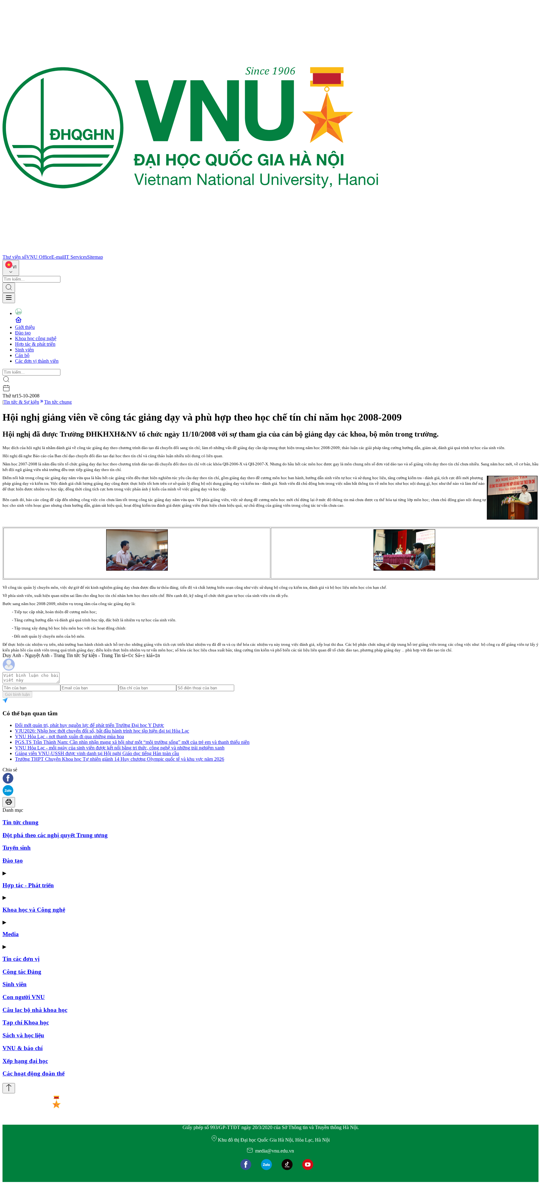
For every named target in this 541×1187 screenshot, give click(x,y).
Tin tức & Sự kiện (21, 402)
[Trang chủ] (190, 251)
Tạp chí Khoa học (26, 1022)
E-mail (57, 257)
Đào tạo (23, 332)
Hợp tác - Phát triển (28, 885)
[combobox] (11, 268)
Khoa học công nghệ (35, 338)
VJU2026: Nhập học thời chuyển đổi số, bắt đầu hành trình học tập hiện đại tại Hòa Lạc (102, 730)
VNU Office (38, 257)
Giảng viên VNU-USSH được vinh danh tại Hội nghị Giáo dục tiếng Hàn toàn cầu (97, 753)
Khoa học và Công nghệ (34, 909)
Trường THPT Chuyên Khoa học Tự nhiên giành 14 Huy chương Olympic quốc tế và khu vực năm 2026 (119, 759)
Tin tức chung (58, 402)
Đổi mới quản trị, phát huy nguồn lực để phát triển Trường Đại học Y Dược (89, 725)
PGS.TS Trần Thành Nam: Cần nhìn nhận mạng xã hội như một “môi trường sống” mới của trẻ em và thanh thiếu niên (132, 742)
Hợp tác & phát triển (35, 344)
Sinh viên (24, 349)
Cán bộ (22, 355)
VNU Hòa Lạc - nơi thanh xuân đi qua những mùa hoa (69, 736)
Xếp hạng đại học (25, 1061)
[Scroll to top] (9, 1088)
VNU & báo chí (23, 1048)
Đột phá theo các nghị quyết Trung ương (55, 835)
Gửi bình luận (17, 694)
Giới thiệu (25, 327)
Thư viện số (14, 257)
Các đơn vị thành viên (37, 361)
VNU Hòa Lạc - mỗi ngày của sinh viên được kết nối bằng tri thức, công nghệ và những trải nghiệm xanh (119, 747)
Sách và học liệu (23, 1035)
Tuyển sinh (17, 847)
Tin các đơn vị (21, 959)
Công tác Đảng (22, 971)
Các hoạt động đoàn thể (33, 1073)
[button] (270, 779)
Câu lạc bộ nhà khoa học (35, 1010)
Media (11, 934)
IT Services (75, 257)
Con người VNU (24, 997)
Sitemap (95, 257)
